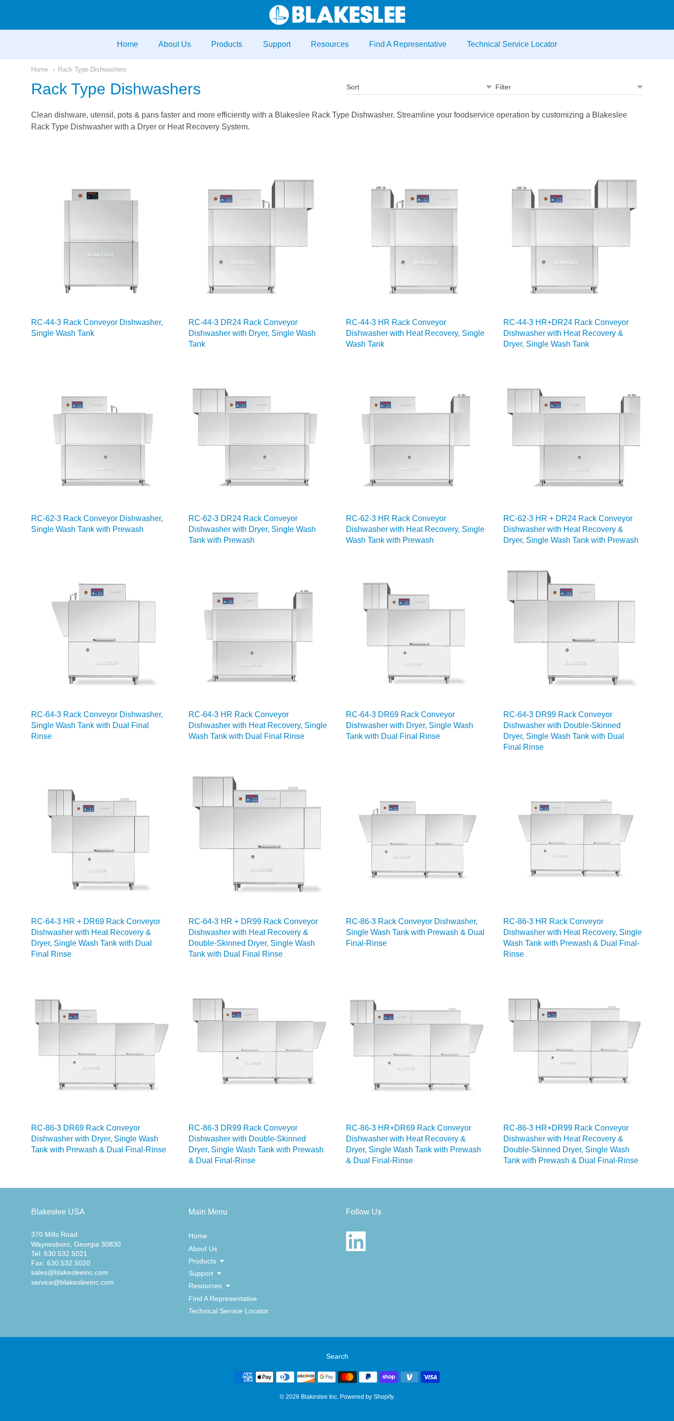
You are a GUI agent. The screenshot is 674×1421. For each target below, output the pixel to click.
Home (127, 44)
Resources (330, 44)
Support (277, 44)
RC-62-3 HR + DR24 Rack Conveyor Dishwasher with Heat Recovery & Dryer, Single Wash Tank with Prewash (570, 529)
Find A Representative (408, 44)
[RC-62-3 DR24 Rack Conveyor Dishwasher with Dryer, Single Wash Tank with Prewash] (258, 436)
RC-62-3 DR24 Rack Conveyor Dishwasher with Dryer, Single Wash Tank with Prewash (252, 529)
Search (337, 1356)
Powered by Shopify (366, 1396)
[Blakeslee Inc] (337, 15)
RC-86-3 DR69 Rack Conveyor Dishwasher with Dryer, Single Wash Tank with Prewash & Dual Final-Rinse (98, 1139)
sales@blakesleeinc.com (69, 1272)
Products (226, 44)
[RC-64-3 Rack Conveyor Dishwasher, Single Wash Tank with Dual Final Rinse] (101, 632)
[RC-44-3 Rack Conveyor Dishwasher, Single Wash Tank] (101, 241)
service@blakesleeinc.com (72, 1282)
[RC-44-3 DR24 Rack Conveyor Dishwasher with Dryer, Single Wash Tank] (258, 241)
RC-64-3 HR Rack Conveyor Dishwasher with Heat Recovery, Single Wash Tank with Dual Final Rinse (257, 725)
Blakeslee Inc (319, 1396)
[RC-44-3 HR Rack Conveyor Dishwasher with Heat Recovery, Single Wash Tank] (416, 241)
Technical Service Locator (512, 44)
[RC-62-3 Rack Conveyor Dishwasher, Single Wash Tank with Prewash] (101, 436)
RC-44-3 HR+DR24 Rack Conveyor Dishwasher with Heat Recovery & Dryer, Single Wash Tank (566, 333)
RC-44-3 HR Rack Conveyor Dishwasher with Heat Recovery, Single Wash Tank (415, 333)
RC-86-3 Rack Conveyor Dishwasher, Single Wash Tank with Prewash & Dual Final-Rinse (415, 932)
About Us (174, 44)
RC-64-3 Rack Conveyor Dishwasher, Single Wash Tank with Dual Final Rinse (97, 725)
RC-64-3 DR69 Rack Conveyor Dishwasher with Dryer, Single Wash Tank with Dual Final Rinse (409, 725)
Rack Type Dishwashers (92, 69)
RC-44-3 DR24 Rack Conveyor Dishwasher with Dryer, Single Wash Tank (252, 333)
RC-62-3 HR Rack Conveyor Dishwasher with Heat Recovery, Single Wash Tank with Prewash (415, 529)
